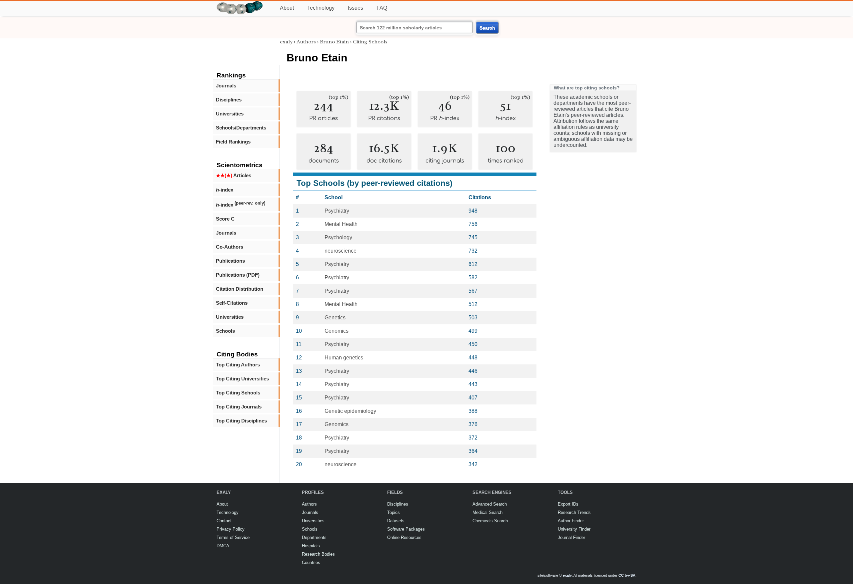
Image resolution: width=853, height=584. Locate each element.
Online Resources (404, 537)
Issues (355, 8)
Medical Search (487, 512)
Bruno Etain (334, 41)
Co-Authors (229, 247)
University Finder (574, 529)
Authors (306, 41)
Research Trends (574, 512)
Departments (314, 537)
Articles (233, 175)
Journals (226, 85)
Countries (311, 562)
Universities (230, 113)
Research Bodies (318, 554)
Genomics (337, 331)
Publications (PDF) (238, 275)
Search (487, 27)
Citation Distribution (239, 289)
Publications (230, 261)
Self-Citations (232, 303)
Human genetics (344, 357)
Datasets (396, 520)
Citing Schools (370, 41)
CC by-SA (626, 575)
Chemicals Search (490, 520)
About (287, 8)
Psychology (338, 237)
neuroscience (341, 251)
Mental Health (341, 224)
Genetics (335, 317)
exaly (286, 41)
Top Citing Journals (239, 406)
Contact (224, 520)
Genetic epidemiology (350, 411)
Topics (393, 512)
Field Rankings (233, 141)
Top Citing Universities (242, 378)
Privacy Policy (231, 529)
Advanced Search (489, 504)
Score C (225, 219)
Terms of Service (233, 537)
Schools (225, 331)
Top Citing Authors (238, 364)
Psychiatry (337, 211)
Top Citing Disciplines (241, 420)
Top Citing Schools (238, 392)
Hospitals (311, 545)
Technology (321, 8)
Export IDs (568, 504)
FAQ (382, 8)
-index (224, 190)
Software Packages (406, 529)
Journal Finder (571, 537)
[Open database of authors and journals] (240, 4)
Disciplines (229, 99)
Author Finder (571, 520)
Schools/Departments (241, 127)
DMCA (223, 545)
